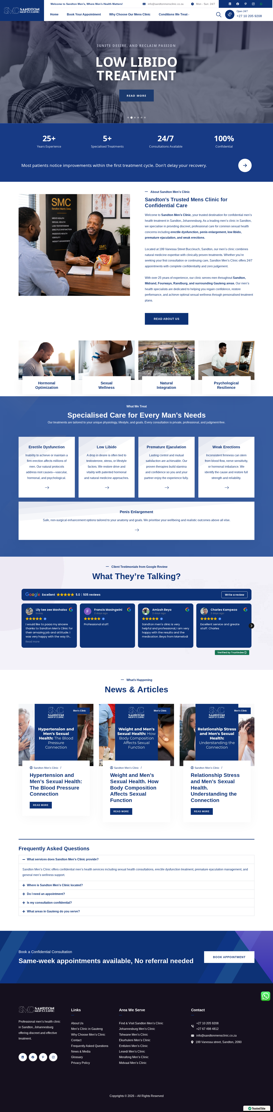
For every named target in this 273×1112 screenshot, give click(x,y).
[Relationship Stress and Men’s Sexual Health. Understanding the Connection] (217, 735)
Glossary (77, 1057)
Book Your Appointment (84, 14)
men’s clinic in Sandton (235, 220)
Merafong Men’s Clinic (134, 1057)
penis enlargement (213, 232)
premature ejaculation (160, 237)
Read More (136, 102)
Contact (76, 1040)
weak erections (193, 237)
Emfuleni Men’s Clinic (133, 1046)
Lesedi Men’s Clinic (132, 1051)
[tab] (128, 117)
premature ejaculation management (218, 869)
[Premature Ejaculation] (166, 487)
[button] (251, 626)
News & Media (80, 1051)
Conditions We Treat (173, 14)
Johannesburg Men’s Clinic (137, 1028)
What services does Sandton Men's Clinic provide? (63, 859)
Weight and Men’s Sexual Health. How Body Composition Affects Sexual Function (134, 787)
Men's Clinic (79, 710)
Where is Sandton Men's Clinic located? (55, 885)
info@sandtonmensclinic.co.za (165, 3)
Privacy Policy (80, 1062)
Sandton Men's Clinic (46, 767)
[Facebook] (238, 4)
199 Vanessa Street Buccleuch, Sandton (185, 249)
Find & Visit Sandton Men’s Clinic (141, 1023)
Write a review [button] (234, 595)
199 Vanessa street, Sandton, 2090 (219, 1042)
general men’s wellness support (43, 875)
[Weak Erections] (226, 487)
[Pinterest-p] (245, 4)
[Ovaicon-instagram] (253, 4)
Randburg (180, 283)
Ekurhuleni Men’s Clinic (134, 1040)
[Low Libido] (106, 487)
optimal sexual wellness (195, 294)
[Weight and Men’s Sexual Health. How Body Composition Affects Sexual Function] (136, 735)
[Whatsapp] (261, 4)
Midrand (150, 283)
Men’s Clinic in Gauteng (87, 1028)
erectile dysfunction (184, 232)
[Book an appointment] (245, 165)
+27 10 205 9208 (249, 16)
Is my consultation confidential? (49, 902)
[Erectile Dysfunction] (46, 487)
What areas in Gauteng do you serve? (53, 911)
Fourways (165, 283)
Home (54, 14)
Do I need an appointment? (46, 893)
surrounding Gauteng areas (214, 283)
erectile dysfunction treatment (174, 869)
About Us (77, 1023)
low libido (234, 232)
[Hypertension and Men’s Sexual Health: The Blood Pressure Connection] (56, 735)
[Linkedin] (230, 4)
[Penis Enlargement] (136, 529)
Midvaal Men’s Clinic (133, 1062)
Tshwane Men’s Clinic (133, 1034)
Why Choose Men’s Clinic (88, 1034)
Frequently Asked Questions (89, 1046)
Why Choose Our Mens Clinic (129, 14)
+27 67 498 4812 (207, 1028)
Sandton (239, 277)
